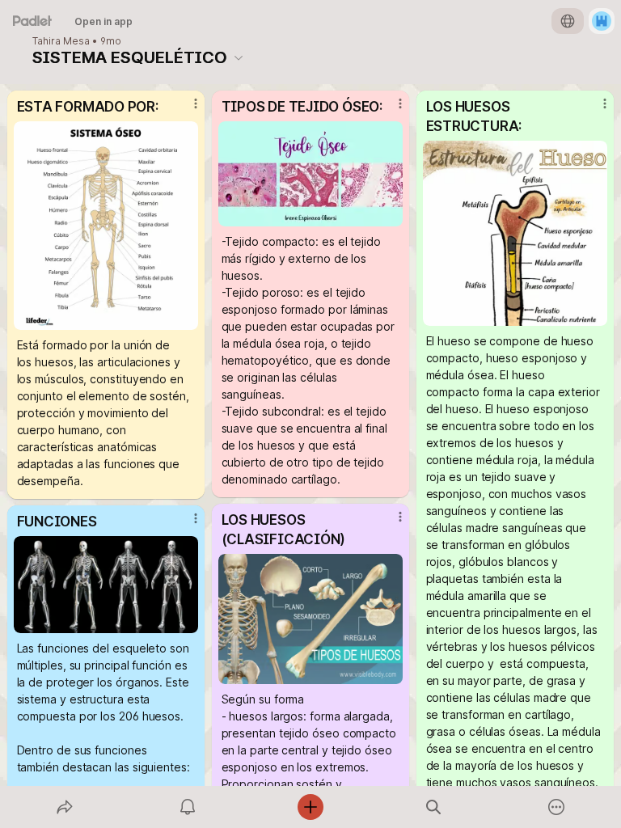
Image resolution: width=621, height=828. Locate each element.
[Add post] (310, 807)
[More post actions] (185, 110)
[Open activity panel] (187, 807)
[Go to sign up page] (602, 21)
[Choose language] (567, 21)
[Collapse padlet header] (238, 57)
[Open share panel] (65, 807)
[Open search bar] (433, 807)
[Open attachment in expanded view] (106, 225)
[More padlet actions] (556, 807)
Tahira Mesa (61, 41)
